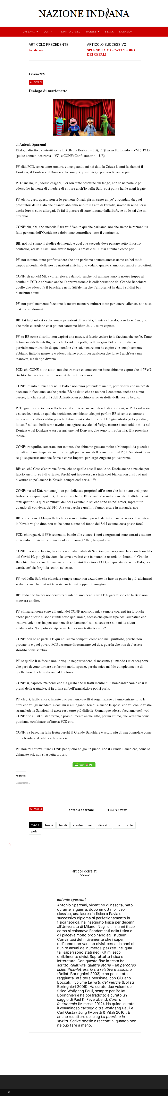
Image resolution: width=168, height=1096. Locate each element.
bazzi (49, 825)
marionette (124, 825)
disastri (104, 825)
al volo (36, 82)
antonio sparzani (81, 810)
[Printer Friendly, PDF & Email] (84, 767)
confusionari (82, 825)
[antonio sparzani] (43, 962)
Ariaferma (36, 50)
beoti (63, 825)
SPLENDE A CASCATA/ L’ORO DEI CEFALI (111, 52)
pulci (34, 831)
